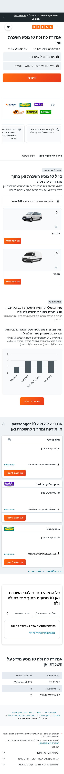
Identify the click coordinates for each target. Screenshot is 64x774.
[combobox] (47, 48)
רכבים (38, 712)
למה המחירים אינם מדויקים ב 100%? (39, 764)
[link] (32, 401)
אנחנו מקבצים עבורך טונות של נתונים (38, 758)
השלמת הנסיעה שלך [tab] (46, 613)
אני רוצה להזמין (13, 241)
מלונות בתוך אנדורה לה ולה (42, 632)
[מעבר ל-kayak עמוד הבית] (42, 27)
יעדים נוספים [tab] (22, 613)
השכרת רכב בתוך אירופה (22, 712)
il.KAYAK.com (50, 712)
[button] (3, 17)
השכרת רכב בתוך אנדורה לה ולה (21, 715)
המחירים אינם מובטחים (49, 743)
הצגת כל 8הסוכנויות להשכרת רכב (44, 571)
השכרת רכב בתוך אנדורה (49, 715)
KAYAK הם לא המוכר (47, 752)
